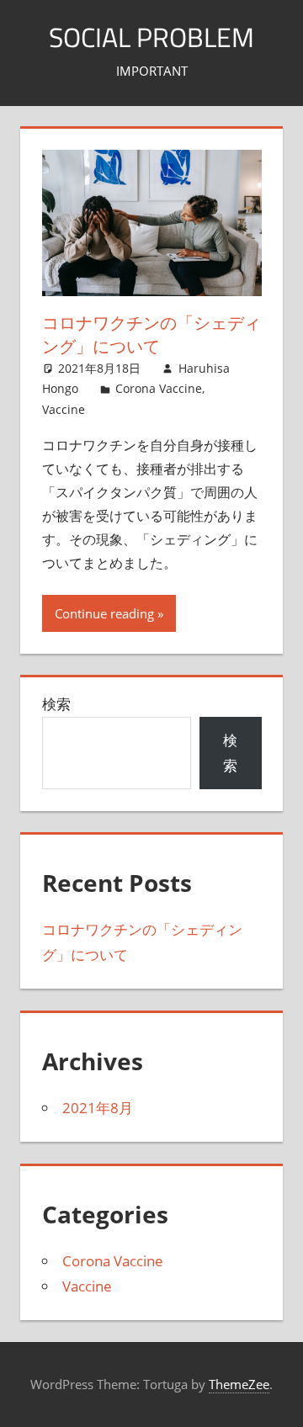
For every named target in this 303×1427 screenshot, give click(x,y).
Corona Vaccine (158, 388)
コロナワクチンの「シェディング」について (151, 334)
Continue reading (104, 613)
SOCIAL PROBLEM (151, 37)
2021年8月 (97, 1107)
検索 (56, 704)
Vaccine (63, 409)
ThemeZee (239, 1384)
